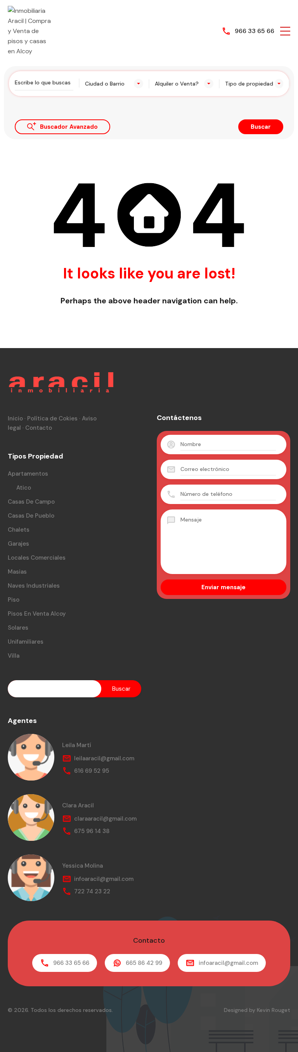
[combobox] (114, 83)
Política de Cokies (52, 418)
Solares (18, 628)
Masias (17, 572)
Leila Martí (76, 745)
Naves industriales (34, 586)
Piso (13, 600)
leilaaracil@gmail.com (104, 758)
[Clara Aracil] (31, 817)
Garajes (18, 544)
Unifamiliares (25, 642)
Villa (13, 656)
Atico (23, 488)
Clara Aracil (78, 805)
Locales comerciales (37, 558)
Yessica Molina (82, 866)
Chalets (18, 530)
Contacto (38, 428)
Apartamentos (28, 474)
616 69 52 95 (91, 771)
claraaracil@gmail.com (105, 819)
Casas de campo (31, 502)
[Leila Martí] (31, 757)
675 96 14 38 (91, 831)
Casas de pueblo (31, 516)
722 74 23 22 (92, 891)
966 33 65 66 (254, 31)
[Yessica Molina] (31, 877)
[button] (285, 31)
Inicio (15, 418)
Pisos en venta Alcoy (37, 614)
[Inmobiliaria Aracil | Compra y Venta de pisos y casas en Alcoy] (31, 30)
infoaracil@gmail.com (103, 879)
